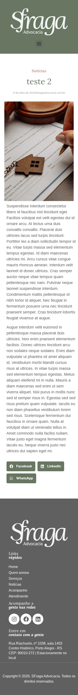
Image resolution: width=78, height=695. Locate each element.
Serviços (15, 578)
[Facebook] (26, 619)
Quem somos (19, 573)
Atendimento (18, 596)
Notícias (15, 584)
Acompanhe (18, 590)
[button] (39, 43)
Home (13, 567)
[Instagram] (14, 619)
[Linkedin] (37, 619)
